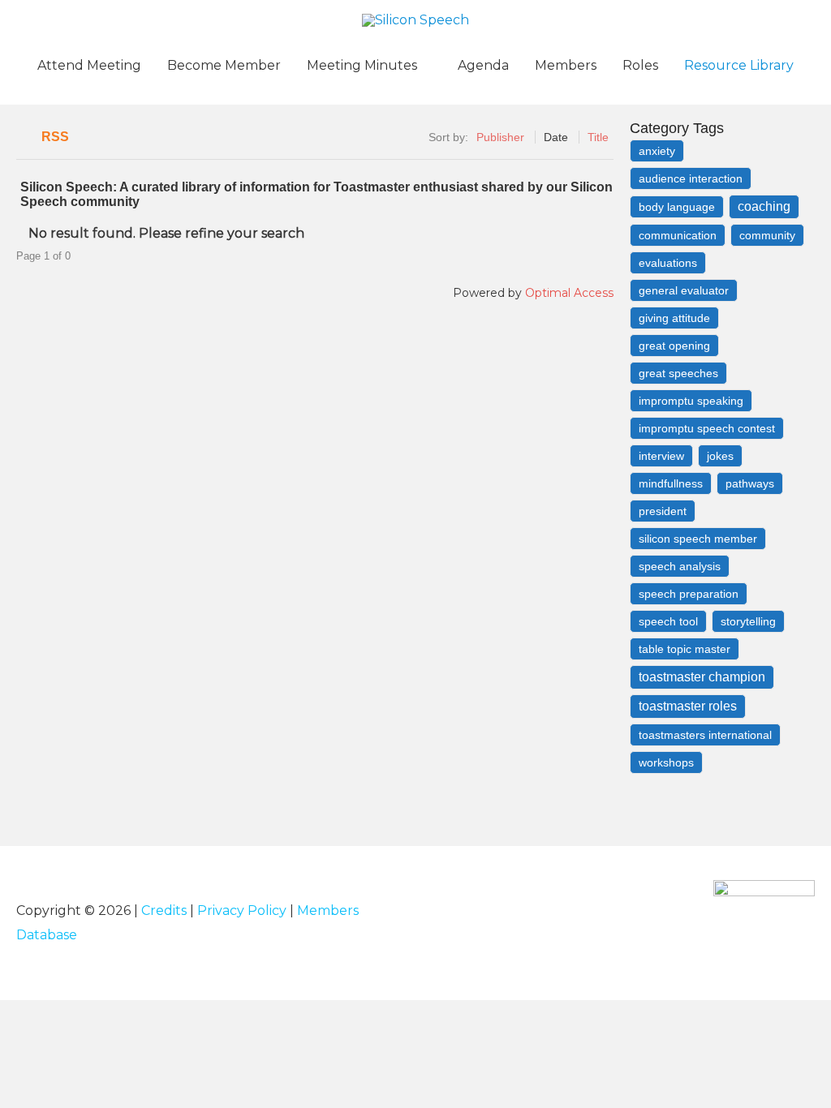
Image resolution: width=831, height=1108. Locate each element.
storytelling (748, 621)
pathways (750, 483)
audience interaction (691, 178)
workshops (666, 762)
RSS (55, 137)
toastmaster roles (688, 706)
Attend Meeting (89, 65)
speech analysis (680, 566)
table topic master (684, 648)
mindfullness (671, 483)
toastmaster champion (702, 677)
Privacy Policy (241, 910)
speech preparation (688, 593)
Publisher (500, 137)
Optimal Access (569, 293)
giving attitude (674, 317)
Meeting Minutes (362, 65)
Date (556, 137)
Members (565, 65)
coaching (764, 206)
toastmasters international (705, 734)
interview (661, 455)
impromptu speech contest (707, 428)
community (767, 235)
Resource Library (739, 65)
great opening (674, 345)
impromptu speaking (691, 400)
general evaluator (684, 290)
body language (677, 206)
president (663, 511)
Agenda (483, 65)
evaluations (668, 262)
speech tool (668, 621)
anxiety (657, 150)
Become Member (224, 65)
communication (678, 235)
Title (598, 137)
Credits (164, 910)
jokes (720, 455)
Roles (640, 65)
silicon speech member (698, 538)
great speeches (678, 373)
